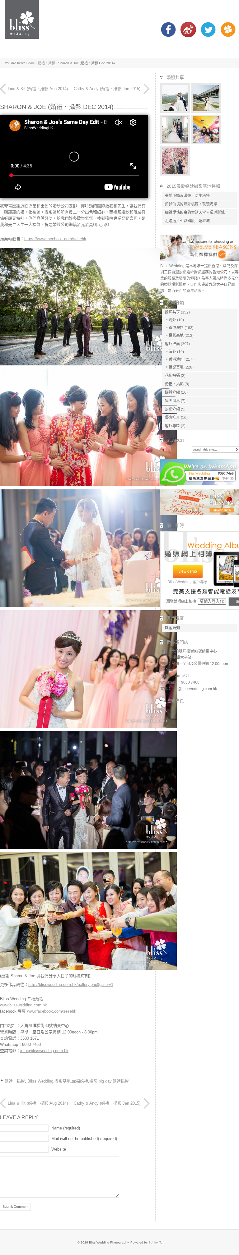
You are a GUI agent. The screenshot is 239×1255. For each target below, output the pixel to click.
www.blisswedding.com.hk (23, 1005)
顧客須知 (172, 628)
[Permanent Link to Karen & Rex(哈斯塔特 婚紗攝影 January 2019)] (206, 111)
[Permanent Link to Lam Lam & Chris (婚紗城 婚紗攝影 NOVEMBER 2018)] (175, 174)
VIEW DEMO (188, 571)
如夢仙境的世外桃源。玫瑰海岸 (191, 204)
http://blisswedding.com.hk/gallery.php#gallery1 (70, 984)
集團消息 (172, 401)
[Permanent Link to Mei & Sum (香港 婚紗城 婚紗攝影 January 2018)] (206, 142)
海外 (172, 320)
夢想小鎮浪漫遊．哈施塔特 (187, 196)
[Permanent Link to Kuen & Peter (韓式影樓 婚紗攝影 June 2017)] (175, 142)
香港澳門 (176, 328)
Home (30, 63)
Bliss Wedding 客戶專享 (187, 582)
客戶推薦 (172, 344)
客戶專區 (172, 426)
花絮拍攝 (172, 375)
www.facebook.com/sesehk (51, 1011)
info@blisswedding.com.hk (44, 1050)
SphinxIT (154, 1242)
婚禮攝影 (121, 1081)
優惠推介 (172, 417)
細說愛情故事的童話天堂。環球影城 (195, 212)
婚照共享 (172, 312)
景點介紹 (172, 409)
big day (105, 1081)
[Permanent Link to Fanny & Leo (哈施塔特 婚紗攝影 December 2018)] (175, 111)
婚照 (93, 1081)
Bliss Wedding (40, 1081)
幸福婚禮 (80, 1081)
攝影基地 (62, 1081)
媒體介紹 (172, 392)
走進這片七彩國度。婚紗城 (187, 221)
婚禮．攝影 (46, 63)
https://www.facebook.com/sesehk (55, 238)
